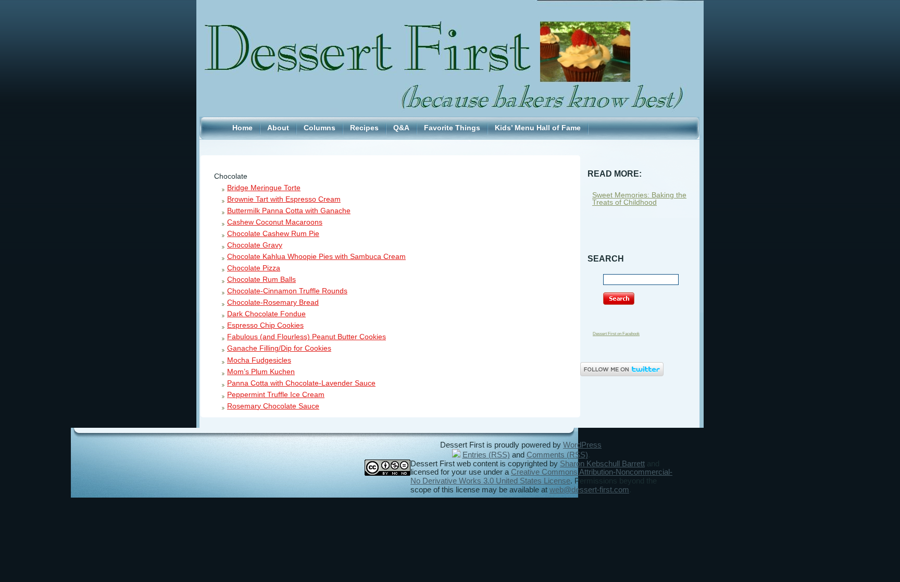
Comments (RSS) (557, 455)
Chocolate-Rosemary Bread (273, 302)
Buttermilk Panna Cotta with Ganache (289, 211)
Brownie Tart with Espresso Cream (284, 199)
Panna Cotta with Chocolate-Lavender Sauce (301, 383)
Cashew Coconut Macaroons (274, 222)
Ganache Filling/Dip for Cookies (279, 348)
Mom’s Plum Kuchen (261, 372)
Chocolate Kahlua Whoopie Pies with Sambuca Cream (316, 257)
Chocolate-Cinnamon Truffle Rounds (287, 291)
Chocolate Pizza (253, 268)
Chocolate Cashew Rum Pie (273, 234)
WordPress (582, 445)
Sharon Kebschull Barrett (602, 464)
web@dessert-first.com (589, 490)
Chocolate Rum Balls (261, 279)
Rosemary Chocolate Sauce (273, 406)
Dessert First (450, 36)
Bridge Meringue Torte (264, 188)
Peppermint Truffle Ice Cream (275, 395)
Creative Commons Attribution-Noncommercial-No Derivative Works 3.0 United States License (541, 476)
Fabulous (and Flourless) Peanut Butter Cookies (306, 337)
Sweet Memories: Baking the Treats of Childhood (639, 198)
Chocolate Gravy (254, 245)
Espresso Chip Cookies (265, 325)
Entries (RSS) (486, 455)
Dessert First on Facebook (616, 333)
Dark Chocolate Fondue (266, 314)
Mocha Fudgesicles (259, 360)
